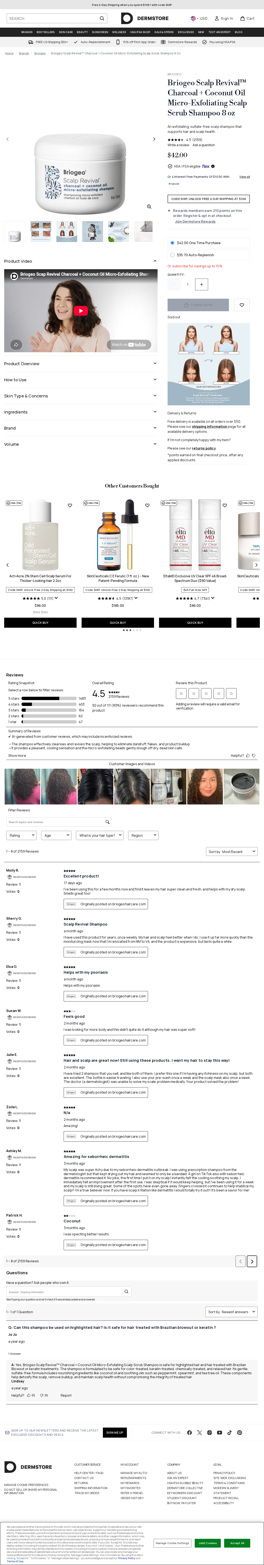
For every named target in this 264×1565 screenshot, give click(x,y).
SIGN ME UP (114, 1432)
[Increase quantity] (201, 284)
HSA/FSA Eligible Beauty (185, 1483)
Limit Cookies (208, 1543)
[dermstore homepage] (145, 18)
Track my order (86, 1493)
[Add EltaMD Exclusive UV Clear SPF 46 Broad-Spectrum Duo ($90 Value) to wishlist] (225, 505)
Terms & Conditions (229, 1483)
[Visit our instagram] (210, 1433)
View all (244, 177)
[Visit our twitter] (200, 1433)
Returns (81, 1483)
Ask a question (204, 145)
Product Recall (226, 1498)
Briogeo (40, 53)
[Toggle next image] (154, 139)
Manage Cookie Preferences (26, 1485)
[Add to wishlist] (242, 305)
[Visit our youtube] (220, 1433)
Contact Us (83, 1478)
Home (9, 53)
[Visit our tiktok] (230, 1433)
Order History (132, 1498)
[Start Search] (102, 18)
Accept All (237, 1543)
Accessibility (223, 1503)
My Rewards (130, 1483)
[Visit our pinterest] (240, 1433)
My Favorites (130, 1488)
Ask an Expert (178, 1478)
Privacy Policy (224, 1473)
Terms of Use (15, 1561)
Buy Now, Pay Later (181, 1503)
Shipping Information (90, 1488)
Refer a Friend (132, 1493)
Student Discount (182, 1498)
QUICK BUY (40, 623)
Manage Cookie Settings (172, 1543)
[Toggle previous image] (7, 139)
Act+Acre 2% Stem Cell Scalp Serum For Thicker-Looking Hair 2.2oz (40, 578)
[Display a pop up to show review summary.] (56, 598)
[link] (224, 18)
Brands (24, 53)
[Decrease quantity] (174, 284)
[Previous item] (7, 565)
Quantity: (176, 275)
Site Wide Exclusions (229, 1478)
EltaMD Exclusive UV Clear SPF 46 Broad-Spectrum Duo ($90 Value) (195, 578)
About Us (174, 1473)
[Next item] (256, 565)
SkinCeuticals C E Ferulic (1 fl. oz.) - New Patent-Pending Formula (118, 578)
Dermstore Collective (185, 1488)
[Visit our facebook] (189, 1433)
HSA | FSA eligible (187, 166)
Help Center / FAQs (89, 1473)
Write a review (178, 145)
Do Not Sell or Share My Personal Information (30, 1491)
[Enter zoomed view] (149, 207)
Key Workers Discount (184, 1493)
